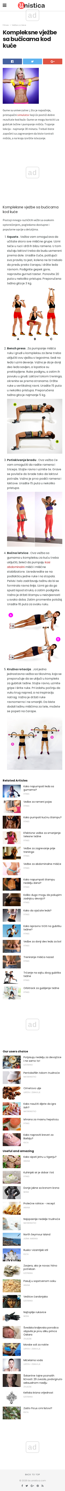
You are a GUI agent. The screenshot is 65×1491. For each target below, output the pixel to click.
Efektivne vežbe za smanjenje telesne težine (42, 834)
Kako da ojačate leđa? (37, 910)
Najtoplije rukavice (34, 1312)
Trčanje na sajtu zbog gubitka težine (42, 974)
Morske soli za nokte (36, 1344)
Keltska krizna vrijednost (38, 1392)
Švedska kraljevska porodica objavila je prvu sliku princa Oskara (40, 1331)
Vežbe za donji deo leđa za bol (42, 941)
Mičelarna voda (33, 1360)
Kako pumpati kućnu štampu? (42, 817)
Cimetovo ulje (32, 1088)
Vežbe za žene (19, 25)
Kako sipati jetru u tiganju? (40, 1157)
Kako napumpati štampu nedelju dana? (39, 881)
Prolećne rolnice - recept (39, 1203)
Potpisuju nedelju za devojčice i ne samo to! (42, 1059)
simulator (23, 115)
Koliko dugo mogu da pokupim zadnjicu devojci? (42, 896)
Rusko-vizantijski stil (35, 1250)
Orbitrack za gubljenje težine (41, 988)
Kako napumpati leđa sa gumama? (38, 788)
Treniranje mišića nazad (38, 957)
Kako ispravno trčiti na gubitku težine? (42, 927)
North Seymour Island (36, 1234)
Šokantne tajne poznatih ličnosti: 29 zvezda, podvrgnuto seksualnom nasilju (42, 1379)
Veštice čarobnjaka (35, 1296)
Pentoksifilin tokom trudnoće (41, 1073)
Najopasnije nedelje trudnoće (41, 1219)
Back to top (32, 1474)
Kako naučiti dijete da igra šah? (39, 1105)
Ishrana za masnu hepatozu (41, 1119)
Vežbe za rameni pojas (37, 802)
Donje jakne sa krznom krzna (41, 1188)
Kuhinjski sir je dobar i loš (38, 1172)
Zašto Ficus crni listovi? (37, 1408)
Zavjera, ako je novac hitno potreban (40, 1267)
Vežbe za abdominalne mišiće (42, 864)
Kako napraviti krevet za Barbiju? (38, 1136)
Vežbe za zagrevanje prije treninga (39, 850)
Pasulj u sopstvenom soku (39, 1281)
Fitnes (6, 25)
